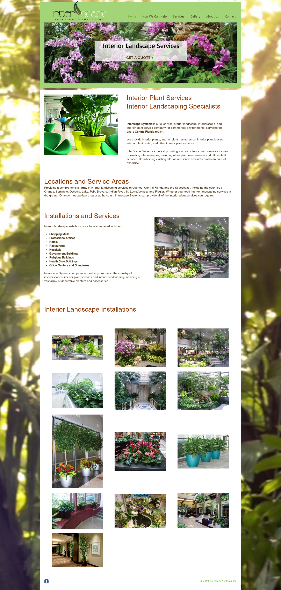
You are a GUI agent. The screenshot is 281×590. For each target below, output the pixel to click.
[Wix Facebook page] (46, 581)
